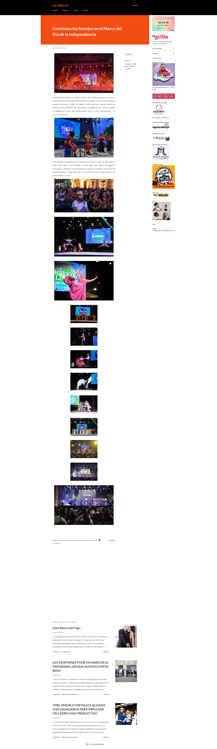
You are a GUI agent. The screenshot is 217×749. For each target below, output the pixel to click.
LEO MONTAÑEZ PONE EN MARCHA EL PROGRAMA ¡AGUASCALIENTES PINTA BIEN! (80, 666)
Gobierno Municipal (130, 66)
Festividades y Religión (130, 64)
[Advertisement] (81, 600)
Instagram (65, 10)
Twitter (75, 10)
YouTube (85, 10)
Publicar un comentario (69, 694)
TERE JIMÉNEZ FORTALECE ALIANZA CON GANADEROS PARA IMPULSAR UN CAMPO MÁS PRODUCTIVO (79, 709)
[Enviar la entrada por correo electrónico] (100, 540)
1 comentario (66, 651)
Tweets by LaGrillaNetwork (163, 230)
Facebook (55, 10)
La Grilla (60, 5)
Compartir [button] (128, 54)
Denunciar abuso (157, 58)
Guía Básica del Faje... (67, 628)
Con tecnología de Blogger (96, 744)
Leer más (106, 651)
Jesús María (128, 68)
